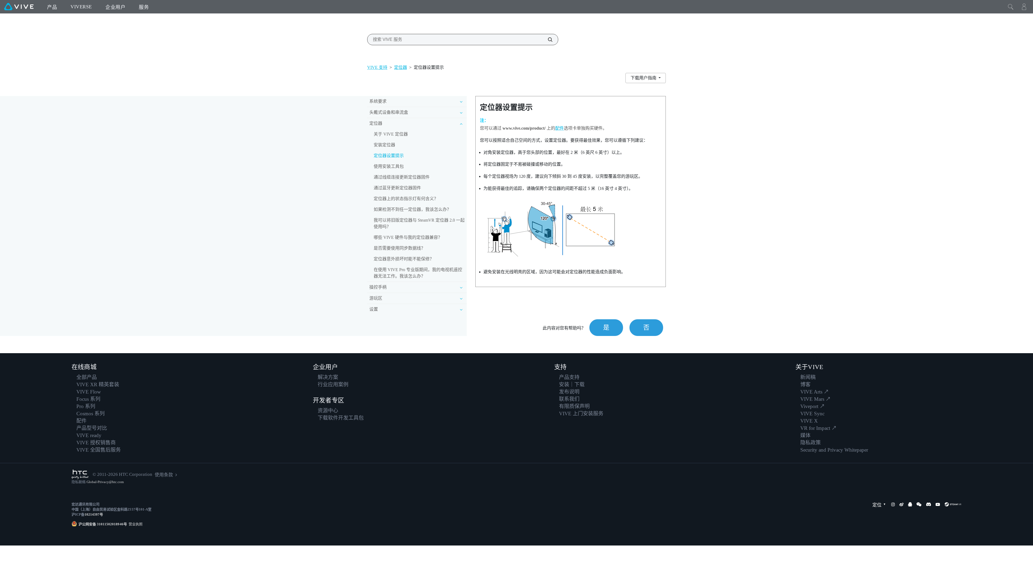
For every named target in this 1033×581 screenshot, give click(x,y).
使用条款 (164, 474)
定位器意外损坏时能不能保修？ (404, 259)
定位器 (400, 67)
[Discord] (928, 504)
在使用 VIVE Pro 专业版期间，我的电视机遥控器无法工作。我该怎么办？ (418, 272)
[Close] (1010, 6)
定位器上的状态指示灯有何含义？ (406, 198)
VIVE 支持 (377, 67)
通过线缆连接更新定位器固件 (402, 177)
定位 (877, 505)
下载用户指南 (644, 78)
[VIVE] (19, 7)
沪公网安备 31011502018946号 (103, 524)
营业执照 (135, 524)
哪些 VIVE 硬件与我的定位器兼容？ (408, 237)
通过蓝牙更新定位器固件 (397, 188)
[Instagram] (893, 504)
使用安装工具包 (389, 166)
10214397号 (93, 514)
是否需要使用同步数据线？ (399, 248)
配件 (559, 128)
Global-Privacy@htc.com (105, 482)
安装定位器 (384, 145)
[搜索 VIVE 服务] (547, 39)
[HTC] (80, 474)
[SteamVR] (952, 504)
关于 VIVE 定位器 (391, 134)
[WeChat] (919, 504)
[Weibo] (901, 504)
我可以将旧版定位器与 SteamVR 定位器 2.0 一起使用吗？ (419, 223)
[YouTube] (938, 504)
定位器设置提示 (389, 155)
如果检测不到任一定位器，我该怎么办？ (412, 209)
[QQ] (910, 504)
